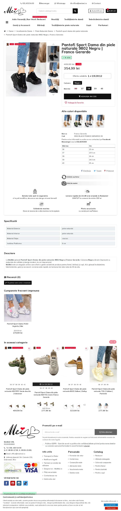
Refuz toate (111, 508)
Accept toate (111, 505)
